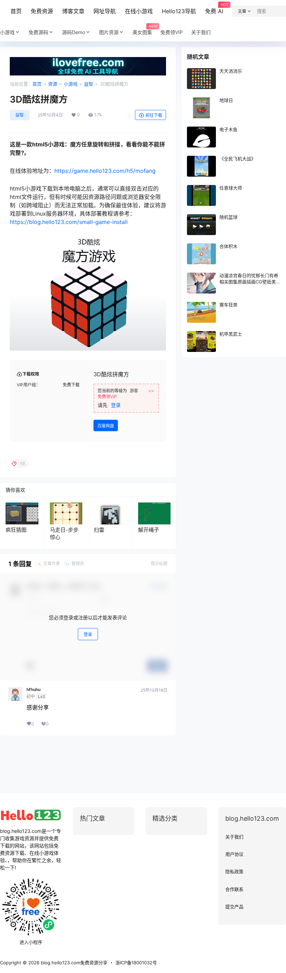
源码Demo (73, 32)
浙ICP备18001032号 (136, 962)
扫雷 (99, 529)
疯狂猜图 (16, 529)
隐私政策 (234, 871)
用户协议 (234, 854)
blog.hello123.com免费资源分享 (73, 962)
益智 (88, 84)
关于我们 (234, 836)
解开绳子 (148, 529)
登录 (116, 405)
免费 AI (214, 8)
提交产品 (234, 906)
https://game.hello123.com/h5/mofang (105, 170)
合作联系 (234, 889)
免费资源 (42, 11)
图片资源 (109, 32)
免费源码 (38, 32)
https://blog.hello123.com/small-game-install (69, 221)
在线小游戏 (139, 11)
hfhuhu (33, 689)
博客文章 (73, 11)
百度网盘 (105, 425)
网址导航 (104, 11)
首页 (16, 11)
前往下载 (153, 115)
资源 (52, 84)
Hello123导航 (179, 11)
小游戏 (7, 32)
